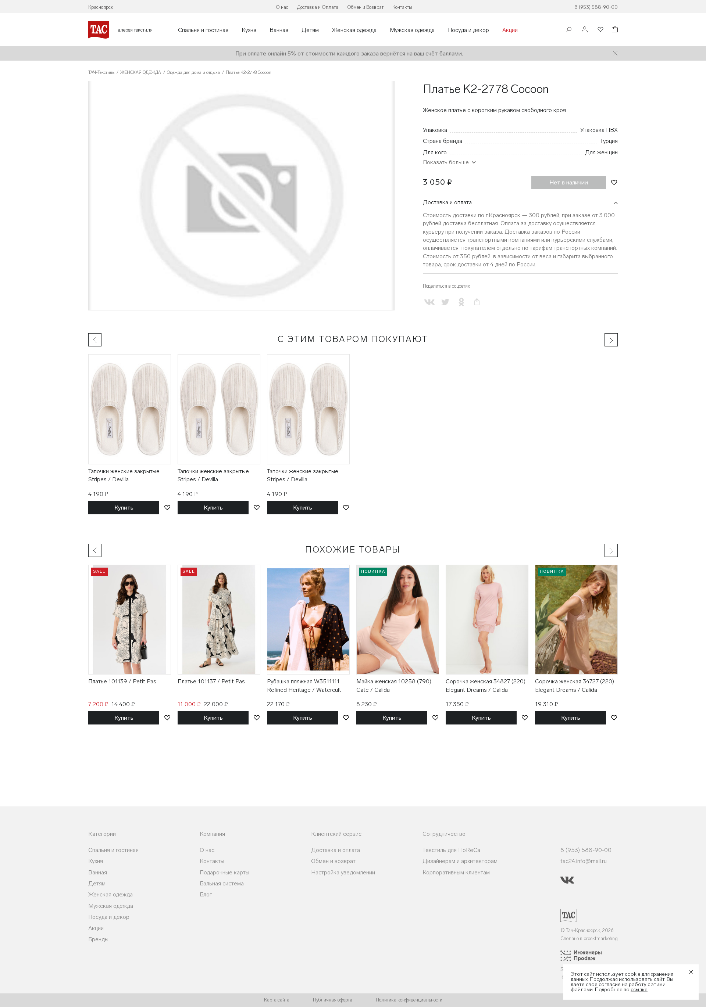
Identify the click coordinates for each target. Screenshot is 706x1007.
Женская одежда (354, 30)
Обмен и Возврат (365, 7)
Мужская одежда (412, 30)
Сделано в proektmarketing (589, 938)
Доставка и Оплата (317, 7)
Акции (510, 30)
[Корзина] (614, 30)
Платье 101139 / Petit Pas (122, 681)
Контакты (402, 7)
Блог (206, 894)
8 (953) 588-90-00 (596, 7)
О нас (282, 7)
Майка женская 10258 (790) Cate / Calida (393, 685)
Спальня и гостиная (203, 30)
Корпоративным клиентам (456, 872)
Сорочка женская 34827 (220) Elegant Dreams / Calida (485, 685)
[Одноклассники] (460, 301)
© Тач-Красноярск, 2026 (587, 930)
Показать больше (446, 162)
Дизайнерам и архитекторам (460, 860)
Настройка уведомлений (343, 872)
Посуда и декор (468, 30)
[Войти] (584, 30)
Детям (310, 30)
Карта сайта (276, 1000)
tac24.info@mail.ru (583, 860)
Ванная (279, 30)
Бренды (98, 939)
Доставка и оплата (447, 202)
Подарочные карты (224, 872)
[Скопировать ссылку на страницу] (477, 301)
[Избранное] (599, 30)
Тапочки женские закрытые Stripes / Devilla (124, 475)
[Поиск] (568, 30)
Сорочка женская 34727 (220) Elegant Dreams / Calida (574, 685)
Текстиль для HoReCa (451, 849)
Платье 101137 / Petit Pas (211, 681)
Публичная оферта (332, 1000)
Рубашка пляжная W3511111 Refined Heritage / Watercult (304, 685)
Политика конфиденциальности (409, 1000)
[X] (445, 301)
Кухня (249, 30)
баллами (450, 53)
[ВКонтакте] (429, 301)
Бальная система (222, 883)
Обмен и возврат (333, 860)
